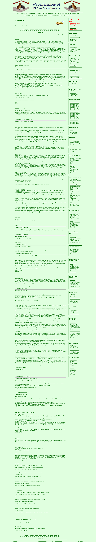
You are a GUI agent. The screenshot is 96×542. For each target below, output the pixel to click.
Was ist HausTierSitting (74, 35)
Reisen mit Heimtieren (74, 326)
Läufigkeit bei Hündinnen (75, 222)
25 (52, 29)
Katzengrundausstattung (74, 235)
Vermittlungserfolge (74, 94)
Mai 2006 (72, 364)
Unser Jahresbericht (74, 302)
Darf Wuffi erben (73, 324)
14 (37, 29)
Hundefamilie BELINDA (75, 113)
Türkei (71, 265)
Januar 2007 (72, 371)
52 (50, 30)
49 (46, 30)
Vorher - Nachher (73, 95)
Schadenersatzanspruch (74, 328)
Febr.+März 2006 (73, 363)
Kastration (72, 151)
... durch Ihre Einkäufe (74, 77)
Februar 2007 (72, 374)
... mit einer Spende (74, 75)
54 (52, 30)
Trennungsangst (73, 198)
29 (58, 29)
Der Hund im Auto (73, 204)
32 (23, 30)
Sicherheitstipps (73, 237)
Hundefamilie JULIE (74, 112)
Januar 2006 (72, 362)
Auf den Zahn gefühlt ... (75, 218)
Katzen (71, 131)
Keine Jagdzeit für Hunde (75, 195)
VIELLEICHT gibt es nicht (75, 184)
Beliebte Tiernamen (74, 301)
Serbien (71, 264)
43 (38, 30)
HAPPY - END (73, 93)
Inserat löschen (73, 40)
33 (24, 30)
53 (51, 30)
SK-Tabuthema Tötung (74, 267)
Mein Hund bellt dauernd (75, 199)
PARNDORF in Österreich (75, 286)
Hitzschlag (72, 162)
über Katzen (72, 61)
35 (27, 30)
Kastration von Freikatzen (75, 327)
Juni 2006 (72, 368)
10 (32, 29)
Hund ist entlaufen (73, 172)
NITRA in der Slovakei (74, 288)
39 (32, 30)
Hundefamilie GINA (74, 116)
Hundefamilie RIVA (74, 105)
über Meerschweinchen (74, 63)
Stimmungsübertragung (74, 190)
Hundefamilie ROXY (74, 104)
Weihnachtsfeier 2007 (74, 351)
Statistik (15, 541)
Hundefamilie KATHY (74, 102)
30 (20, 30)
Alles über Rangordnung (75, 186)
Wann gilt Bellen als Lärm (75, 333)
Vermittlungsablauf (74, 51)
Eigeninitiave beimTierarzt (75, 158)
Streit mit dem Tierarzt (74, 332)
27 (55, 29)
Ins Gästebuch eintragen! (61, 34)
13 (36, 29)
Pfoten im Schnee (73, 227)
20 (45, 29)
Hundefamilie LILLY (74, 121)
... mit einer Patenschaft (74, 76)
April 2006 (72, 361)
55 (54, 30)
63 (42, 32)
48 (44, 30)
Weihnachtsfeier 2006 (74, 352)
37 (30, 30)
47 (43, 30)
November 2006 (73, 370)
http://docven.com (22, 244)
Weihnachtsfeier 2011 (74, 347)
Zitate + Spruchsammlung (75, 298)
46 (42, 30)
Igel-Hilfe (72, 164)
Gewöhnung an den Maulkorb (74, 182)
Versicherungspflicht (74, 325)
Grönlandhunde (73, 272)
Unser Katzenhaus (73, 346)
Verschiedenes (72, 345)
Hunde (71, 130)
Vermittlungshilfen (73, 47)
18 (43, 29)
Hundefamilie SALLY (74, 111)
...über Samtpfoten (73, 310)
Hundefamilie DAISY (74, 109)
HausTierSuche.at (42, 541)
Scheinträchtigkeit (73, 224)
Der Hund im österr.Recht (75, 331)
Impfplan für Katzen (74, 250)
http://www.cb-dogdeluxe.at (23, 288)
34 (26, 30)
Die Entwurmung (73, 251)
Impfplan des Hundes (74, 214)
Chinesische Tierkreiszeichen (73, 295)
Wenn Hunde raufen (74, 203)
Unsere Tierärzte (73, 144)
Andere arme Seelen (74, 132)
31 (22, 30)
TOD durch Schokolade (74, 215)
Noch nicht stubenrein (74, 187)
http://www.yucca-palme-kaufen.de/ (25, 119)
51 (48, 30)
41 (35, 30)
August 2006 (72, 366)
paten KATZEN (73, 85)
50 (47, 30)
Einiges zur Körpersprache (75, 185)
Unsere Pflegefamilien (74, 141)
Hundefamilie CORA (74, 114)
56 (55, 30)
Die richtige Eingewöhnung (75, 242)
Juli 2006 (72, 365)
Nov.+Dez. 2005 (73, 360)
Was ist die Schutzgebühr (75, 49)
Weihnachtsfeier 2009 (74, 348)
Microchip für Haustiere (75, 334)
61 (39, 32)
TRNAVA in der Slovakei (75, 282)
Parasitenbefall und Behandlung (74, 226)
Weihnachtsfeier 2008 (74, 350)
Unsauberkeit (72, 239)
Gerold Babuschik (58, 541)
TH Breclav (72, 280)
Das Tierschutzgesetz (74, 329)
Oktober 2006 (72, 369)
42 (36, 30)
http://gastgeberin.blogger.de (24, 376)
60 (38, 32)
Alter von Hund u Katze (75, 62)
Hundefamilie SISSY (74, 120)
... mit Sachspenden (74, 73)
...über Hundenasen (74, 311)
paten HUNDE (73, 83)
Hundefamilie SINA (74, 107)
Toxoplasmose (73, 252)
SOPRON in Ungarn (74, 283)
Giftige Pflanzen (73, 171)
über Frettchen (73, 66)
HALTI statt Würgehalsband (75, 180)
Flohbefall (72, 161)
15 (39, 29)
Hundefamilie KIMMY (74, 103)
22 (48, 29)
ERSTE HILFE (73, 159)
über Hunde (72, 58)
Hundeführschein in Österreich (74, 338)
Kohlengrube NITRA (74, 266)
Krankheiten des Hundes (75, 213)
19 (44, 29)
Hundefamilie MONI (74, 108)
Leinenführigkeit (73, 179)
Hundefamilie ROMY (74, 118)
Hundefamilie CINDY (74, 123)
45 (40, 30)
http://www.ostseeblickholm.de (24, 253)
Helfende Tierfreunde (74, 142)
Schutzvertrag (72, 48)
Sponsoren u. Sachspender (75, 143)
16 (40, 29)
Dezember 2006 (73, 372)
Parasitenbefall (73, 254)
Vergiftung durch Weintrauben (73, 217)
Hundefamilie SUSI (74, 115)
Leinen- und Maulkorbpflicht (73, 322)
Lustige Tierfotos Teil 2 (74, 314)
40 (34, 30)
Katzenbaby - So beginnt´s (75, 238)
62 (40, 32)
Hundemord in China (74, 268)
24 (51, 29)
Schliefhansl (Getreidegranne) (73, 168)
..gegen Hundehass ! (74, 133)
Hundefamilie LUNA (74, 122)
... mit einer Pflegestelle (75, 72)
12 (35, 29)
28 (56, 29)
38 (31, 30)
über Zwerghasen (73, 65)
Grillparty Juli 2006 (74, 353)
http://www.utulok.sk (22, 392)
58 (58, 30)
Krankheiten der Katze (74, 249)
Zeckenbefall (72, 163)
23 (50, 29)
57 (56, 30)
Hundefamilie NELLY (74, 106)
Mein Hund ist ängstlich (74, 191)
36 (28, 30)
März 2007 (72, 373)
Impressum (80, 541)
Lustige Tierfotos (73, 312)
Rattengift (72, 166)
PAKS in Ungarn (73, 281)
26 (54, 29)
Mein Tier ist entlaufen (74, 160)
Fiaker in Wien (73, 262)
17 (41, 29)
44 (39, 30)
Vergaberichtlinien (73, 50)
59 (59, 30)
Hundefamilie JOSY (74, 117)
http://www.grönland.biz (23, 234)
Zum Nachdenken (73, 296)
